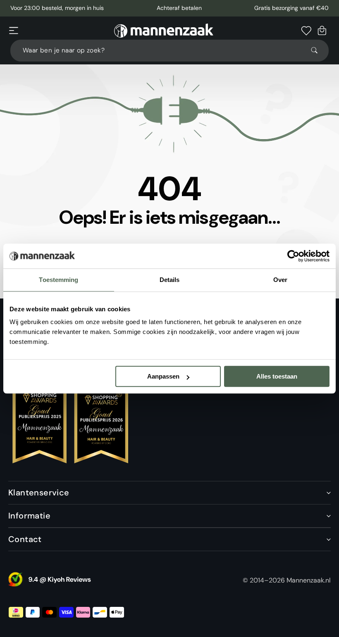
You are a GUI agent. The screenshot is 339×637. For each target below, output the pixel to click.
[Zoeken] (318, 50)
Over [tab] (280, 279)
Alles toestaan (276, 376)
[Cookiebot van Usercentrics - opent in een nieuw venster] (293, 256)
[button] (14, 30)
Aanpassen (163, 376)
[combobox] (169, 51)
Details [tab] (170, 279)
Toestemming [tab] (58, 279)
